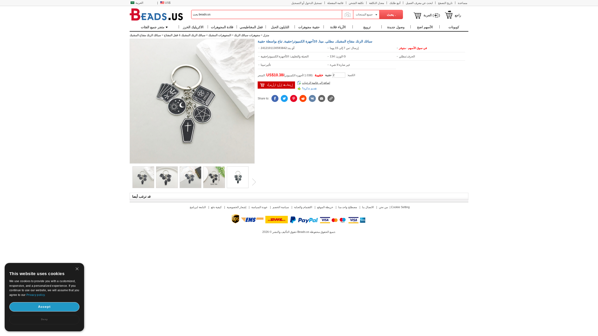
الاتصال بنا (368, 207)
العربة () (432, 15)
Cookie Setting (400, 207)
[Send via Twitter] (284, 98)
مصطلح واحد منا (347, 207)
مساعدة (462, 3)
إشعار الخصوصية (236, 207)
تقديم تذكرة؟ (309, 88)
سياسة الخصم (281, 207)
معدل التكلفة (376, 3)
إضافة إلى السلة (276, 85)
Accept (44, 306)
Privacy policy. (36, 295)
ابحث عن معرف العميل (419, 3)
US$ (168, 2)
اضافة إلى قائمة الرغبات (316, 82)
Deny (44, 319)
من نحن (383, 207)
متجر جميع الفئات (152, 27)
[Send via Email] (321, 98)
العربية (139, 2)
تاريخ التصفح (445, 3)
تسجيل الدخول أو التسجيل (306, 3)
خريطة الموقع (325, 207)
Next (252, 182)
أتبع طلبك (394, 3)
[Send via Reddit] (302, 98)
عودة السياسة (259, 207)
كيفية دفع (216, 207)
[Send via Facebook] (274, 98)
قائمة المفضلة (335, 3)
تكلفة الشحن (356, 3)
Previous (129, 182)
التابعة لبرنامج (198, 207)
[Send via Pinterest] (293, 98)
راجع (458, 15)
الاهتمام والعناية (303, 207)
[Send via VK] (312, 98)
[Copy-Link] (331, 98)
